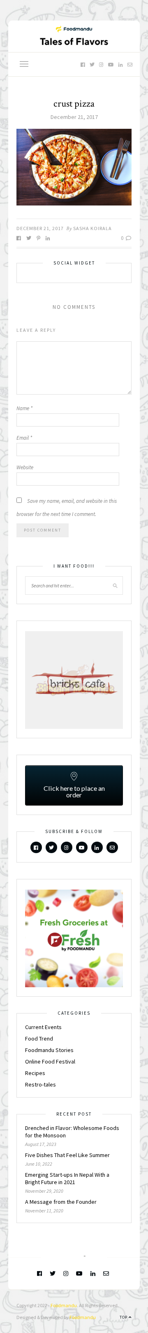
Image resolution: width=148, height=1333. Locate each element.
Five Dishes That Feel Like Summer (67, 1155)
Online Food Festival (50, 1061)
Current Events (43, 1027)
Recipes (35, 1073)
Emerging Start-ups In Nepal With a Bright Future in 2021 (67, 1178)
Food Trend (39, 1038)
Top (124, 1317)
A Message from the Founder (61, 1201)
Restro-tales (40, 1084)
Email (24, 437)
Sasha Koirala (92, 228)
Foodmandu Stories (49, 1050)
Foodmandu (64, 1305)
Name (24, 408)
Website (24, 467)
